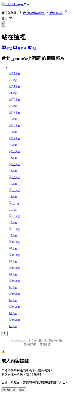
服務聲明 (45, 344)
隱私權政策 (30, 344)
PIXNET (23, 340)
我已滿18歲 (9, 390)
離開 (21, 390)
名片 (35, 48)
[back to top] (5, 333)
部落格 (22, 48)
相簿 (9, 48)
